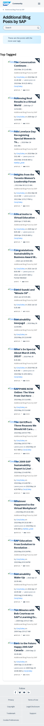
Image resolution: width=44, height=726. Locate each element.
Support (33, 713)
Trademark (11, 713)
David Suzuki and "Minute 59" (24, 293)
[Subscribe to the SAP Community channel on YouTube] (24, 692)
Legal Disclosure (33, 707)
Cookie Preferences (11, 720)
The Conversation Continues (24, 66)
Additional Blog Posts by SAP (14, 10)
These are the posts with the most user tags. (20, 39)
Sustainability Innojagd (25, 323)
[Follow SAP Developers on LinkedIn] (29, 692)
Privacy (11, 700)
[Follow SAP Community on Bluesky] (20, 692)
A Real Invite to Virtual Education (25, 217)
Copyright (11, 707)
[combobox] (22, 27)
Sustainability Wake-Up (25, 577)
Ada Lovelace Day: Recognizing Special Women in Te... (25, 138)
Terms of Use (33, 700)
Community (17, 4)
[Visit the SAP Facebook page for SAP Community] (15, 692)
